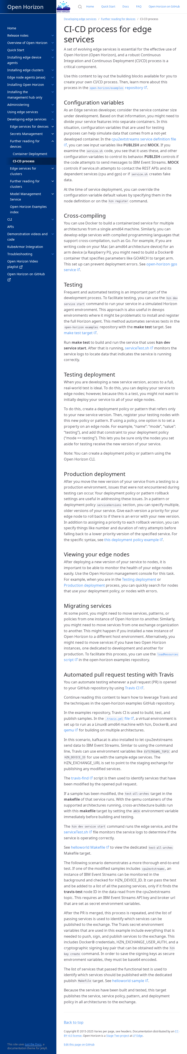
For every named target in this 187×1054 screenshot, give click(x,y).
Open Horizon (25, 6)
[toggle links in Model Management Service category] (52, 194)
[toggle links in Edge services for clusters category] (52, 168)
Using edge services (22, 112)
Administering (18, 104)
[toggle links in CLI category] (52, 219)
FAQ (138, 6)
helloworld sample (128, 980)
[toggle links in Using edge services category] (52, 112)
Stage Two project (117, 1036)
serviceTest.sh (137, 348)
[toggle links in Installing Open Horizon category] (52, 84)
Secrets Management (26, 134)
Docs (125, 6)
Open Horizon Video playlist (22, 264)
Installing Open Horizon (25, 84)
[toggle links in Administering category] (52, 104)
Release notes (18, 35)
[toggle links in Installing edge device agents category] (52, 57)
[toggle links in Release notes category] (52, 35)
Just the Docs (33, 1044)
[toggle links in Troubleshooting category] (52, 254)
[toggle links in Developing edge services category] (52, 119)
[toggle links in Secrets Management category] (52, 133)
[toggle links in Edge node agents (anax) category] (52, 77)
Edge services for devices (29, 126)
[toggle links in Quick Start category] (52, 50)
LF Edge (138, 1036)
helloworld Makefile (88, 847)
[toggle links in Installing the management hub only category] (52, 92)
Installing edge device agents (24, 60)
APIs (10, 226)
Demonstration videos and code (27, 237)
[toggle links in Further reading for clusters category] (52, 181)
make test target (79, 332)
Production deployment (84, 585)
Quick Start (15, 50)
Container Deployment (30, 154)
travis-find (80, 778)
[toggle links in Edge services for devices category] (52, 126)
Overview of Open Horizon (27, 43)
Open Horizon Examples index (28, 209)
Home (11, 28)
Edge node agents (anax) (26, 77)
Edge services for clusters (23, 171)
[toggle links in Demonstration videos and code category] (52, 234)
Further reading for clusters (25, 184)
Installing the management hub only (24, 94)
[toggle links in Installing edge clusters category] (52, 70)
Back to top (73, 1022)
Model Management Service (25, 196)
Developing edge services (27, 119)
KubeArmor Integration (25, 246)
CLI (9, 219)
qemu (69, 730)
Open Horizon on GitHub (26, 274)
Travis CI (132, 687)
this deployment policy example (132, 539)
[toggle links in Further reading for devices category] (52, 141)
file (118, 718)
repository (117, 87)
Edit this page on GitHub (79, 1044)
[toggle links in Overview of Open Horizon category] (52, 42)
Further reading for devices (25, 144)
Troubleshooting (19, 254)
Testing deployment (139, 579)
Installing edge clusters (25, 70)
